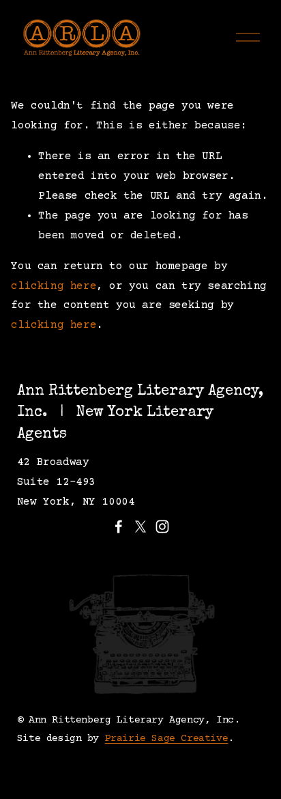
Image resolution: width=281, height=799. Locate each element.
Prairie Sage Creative (166, 738)
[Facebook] (118, 526)
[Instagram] (162, 526)
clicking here (53, 286)
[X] (140, 526)
